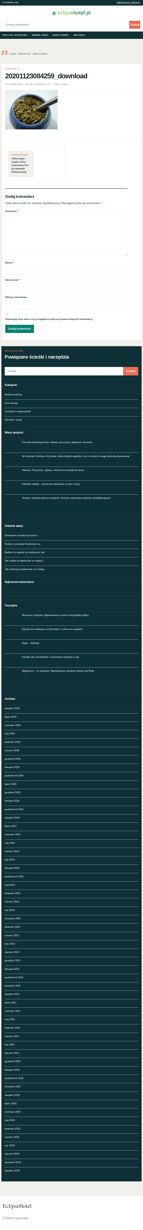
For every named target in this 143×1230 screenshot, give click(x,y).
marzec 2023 (12, 901)
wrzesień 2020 (13, 1086)
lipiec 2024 (11, 826)
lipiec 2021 (11, 1002)
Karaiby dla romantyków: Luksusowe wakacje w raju (50, 656)
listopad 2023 (12, 868)
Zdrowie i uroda (40, 35)
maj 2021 (10, 1019)
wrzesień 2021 (13, 985)
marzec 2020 (12, 1137)
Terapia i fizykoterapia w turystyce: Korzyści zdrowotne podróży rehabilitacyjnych (66, 497)
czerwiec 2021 (13, 1011)
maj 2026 (10, 733)
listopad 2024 (12, 800)
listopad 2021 (12, 969)
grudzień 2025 (13, 758)
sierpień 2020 (12, 1095)
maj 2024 (10, 842)
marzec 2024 (12, 851)
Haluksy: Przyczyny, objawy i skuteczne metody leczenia (53, 470)
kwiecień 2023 (12, 893)
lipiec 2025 (11, 784)
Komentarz (11, 211)
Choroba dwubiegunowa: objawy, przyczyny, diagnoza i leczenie (57, 442)
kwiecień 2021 (12, 1027)
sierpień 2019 (12, 1170)
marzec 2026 (12, 750)
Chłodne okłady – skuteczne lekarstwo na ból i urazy (51, 484)
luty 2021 (10, 1044)
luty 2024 (10, 859)
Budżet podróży (61, 35)
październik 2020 (14, 1078)
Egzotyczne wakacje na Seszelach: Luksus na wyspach (52, 629)
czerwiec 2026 (13, 725)
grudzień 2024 (13, 792)
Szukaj (134, 24)
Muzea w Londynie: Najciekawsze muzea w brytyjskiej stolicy (55, 615)
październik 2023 (14, 876)
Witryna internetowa (16, 297)
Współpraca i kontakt (128, 2)
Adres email (12, 280)
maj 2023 (10, 884)
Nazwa (9, 262)
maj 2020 (10, 1120)
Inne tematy (79, 35)
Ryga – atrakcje (30, 643)
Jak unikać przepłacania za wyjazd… (25, 560)
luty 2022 (10, 943)
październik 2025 (14, 775)
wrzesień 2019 (13, 1162)
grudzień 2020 (13, 1061)
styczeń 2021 (12, 1052)
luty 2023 (10, 910)
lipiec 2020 (11, 1103)
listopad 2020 (12, 1069)
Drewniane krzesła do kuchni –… (23, 535)
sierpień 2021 (12, 994)
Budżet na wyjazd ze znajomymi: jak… (26, 552)
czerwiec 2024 (13, 834)
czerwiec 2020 (13, 1111)
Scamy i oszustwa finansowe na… (23, 543)
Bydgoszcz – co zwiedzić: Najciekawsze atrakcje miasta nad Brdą (58, 670)
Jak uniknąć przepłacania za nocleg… (25, 569)
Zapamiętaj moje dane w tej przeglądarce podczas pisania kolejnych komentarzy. (49, 319)
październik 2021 (14, 977)
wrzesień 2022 (13, 918)
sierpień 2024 (12, 817)
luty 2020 (10, 1145)
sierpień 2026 (12, 708)
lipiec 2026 (11, 716)
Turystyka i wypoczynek (14, 35)
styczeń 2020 (12, 1153)
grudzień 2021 (13, 960)
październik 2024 (14, 809)
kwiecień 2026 (12, 741)
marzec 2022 (12, 935)
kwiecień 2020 (12, 1128)
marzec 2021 (12, 1036)
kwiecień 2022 (12, 926)
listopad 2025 (12, 767)
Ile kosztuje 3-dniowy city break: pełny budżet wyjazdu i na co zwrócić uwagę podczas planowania (76, 456)
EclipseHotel (17, 1205)
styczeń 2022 (12, 952)
